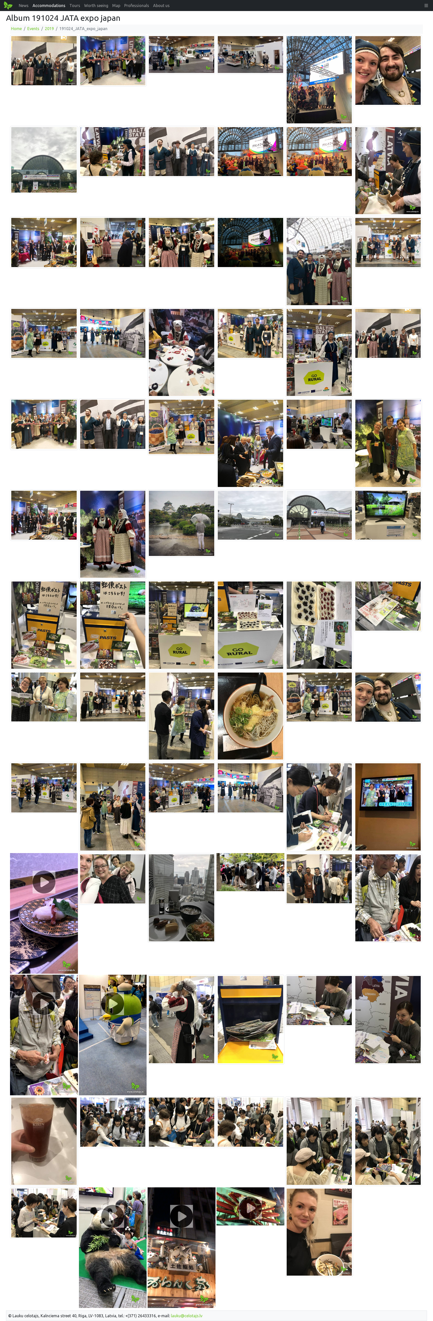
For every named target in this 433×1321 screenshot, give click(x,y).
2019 (49, 28)
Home (16, 28)
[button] (426, 6)
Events (33, 28)
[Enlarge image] (44, 60)
